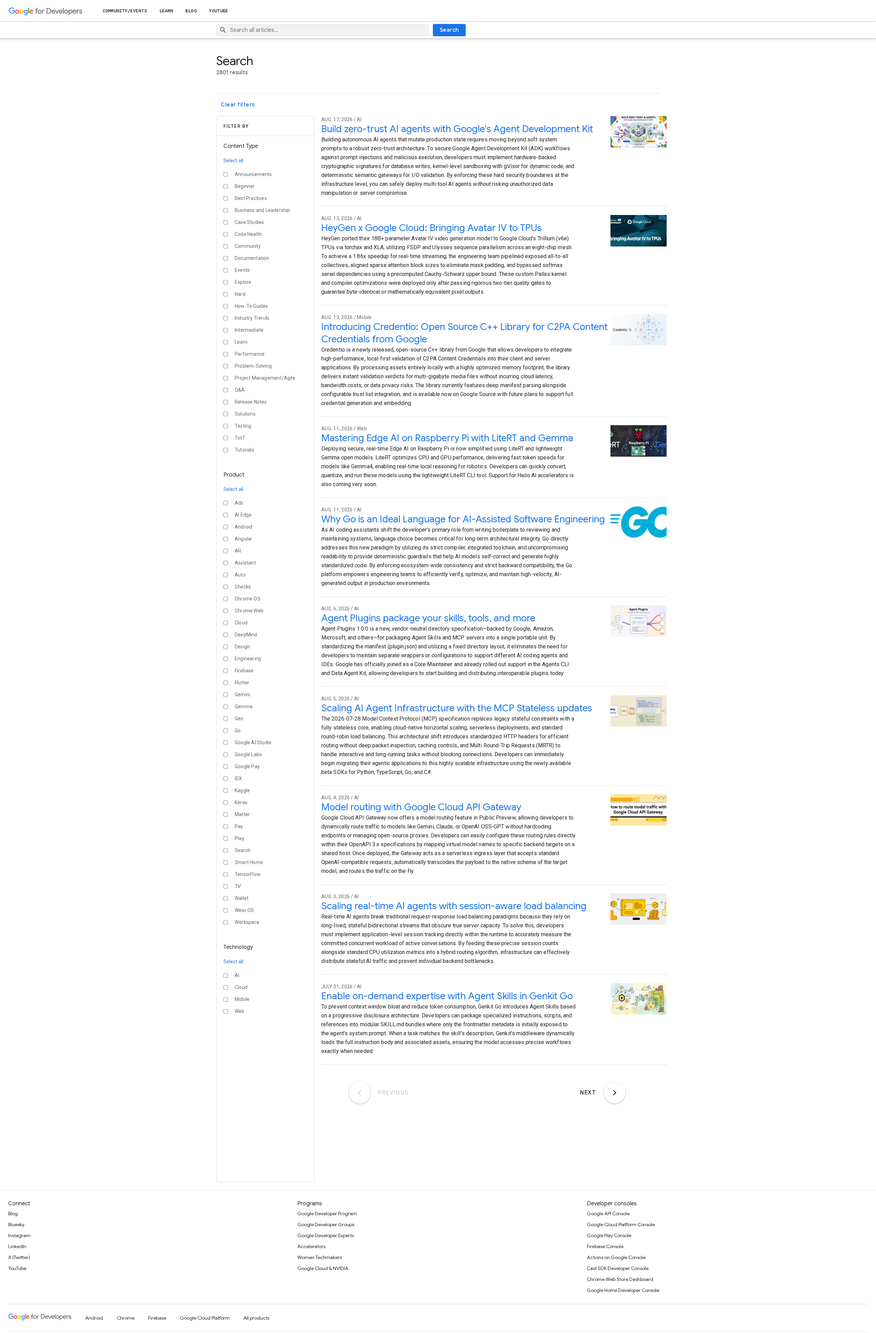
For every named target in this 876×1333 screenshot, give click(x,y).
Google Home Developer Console (623, 1290)
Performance (250, 354)
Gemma (244, 706)
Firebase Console (605, 1246)
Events (242, 270)
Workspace (247, 922)
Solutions (245, 414)
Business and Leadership (262, 210)
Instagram (19, 1235)
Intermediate (249, 330)
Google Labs (248, 754)
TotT (240, 438)
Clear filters (238, 104)
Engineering (248, 658)
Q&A (240, 390)
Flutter (242, 682)
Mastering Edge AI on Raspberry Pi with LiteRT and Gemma (447, 438)
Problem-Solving (253, 366)
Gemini (242, 694)
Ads (239, 503)
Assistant (245, 563)
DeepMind (246, 634)
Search (449, 30)
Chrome (125, 1318)
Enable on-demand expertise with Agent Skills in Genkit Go (447, 996)
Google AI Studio (253, 742)
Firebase (244, 670)
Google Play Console (609, 1235)
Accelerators (311, 1246)
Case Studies (249, 222)
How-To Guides (251, 306)
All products (256, 1318)
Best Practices (251, 198)
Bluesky (16, 1224)
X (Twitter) (19, 1257)
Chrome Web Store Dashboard (620, 1279)
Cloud (241, 622)
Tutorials (244, 450)
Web (240, 1011)
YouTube (219, 11)
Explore (243, 282)
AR (238, 551)
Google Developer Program (327, 1213)
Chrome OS (247, 598)
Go (238, 730)
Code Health (248, 234)
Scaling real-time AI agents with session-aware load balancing (454, 906)
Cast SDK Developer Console (617, 1268)
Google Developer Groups (325, 1224)
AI (237, 975)
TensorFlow (247, 874)
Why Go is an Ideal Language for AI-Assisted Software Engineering (463, 519)
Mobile (242, 999)
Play (239, 838)
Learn (166, 11)
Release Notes (251, 402)
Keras (241, 802)
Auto (240, 574)
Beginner (245, 186)
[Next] (615, 1093)
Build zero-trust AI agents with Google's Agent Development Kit (457, 129)
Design (242, 646)
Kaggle (242, 790)
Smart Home (249, 862)
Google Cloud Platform (205, 1318)
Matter (242, 814)
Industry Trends (252, 318)
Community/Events (125, 11)
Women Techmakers (319, 1257)
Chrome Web (249, 610)
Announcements (253, 174)
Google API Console (608, 1213)
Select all (233, 160)
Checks (243, 586)
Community (248, 246)
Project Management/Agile (265, 378)
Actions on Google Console (616, 1257)
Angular (243, 539)
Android (243, 527)
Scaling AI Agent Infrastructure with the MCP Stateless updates (456, 708)
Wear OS (244, 910)
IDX (238, 778)
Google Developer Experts (325, 1235)
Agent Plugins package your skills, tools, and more (428, 618)
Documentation (252, 258)
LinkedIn (17, 1246)
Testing (243, 426)
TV (238, 886)
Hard (240, 294)
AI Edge (243, 515)
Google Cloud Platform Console (621, 1224)
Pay (239, 826)
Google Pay (247, 766)
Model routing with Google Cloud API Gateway (421, 807)
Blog (190, 11)
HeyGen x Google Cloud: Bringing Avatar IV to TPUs (431, 228)
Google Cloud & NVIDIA (322, 1268)
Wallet (241, 898)
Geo (239, 718)
